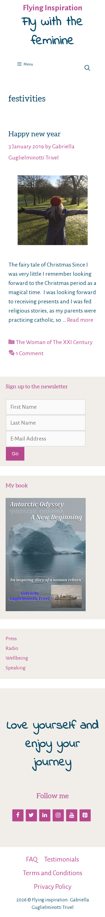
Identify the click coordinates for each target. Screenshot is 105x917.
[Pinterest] (85, 815)
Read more (80, 320)
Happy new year (34, 134)
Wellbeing (17, 658)
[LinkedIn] (44, 815)
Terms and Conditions (52, 873)
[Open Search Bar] (87, 68)
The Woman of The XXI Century (54, 342)
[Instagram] (58, 815)
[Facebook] (18, 815)
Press (11, 638)
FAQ (32, 859)
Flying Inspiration (52, 8)
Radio (12, 648)
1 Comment (29, 353)
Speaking (16, 668)
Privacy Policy (52, 886)
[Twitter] (31, 815)
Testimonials (61, 859)
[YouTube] (71, 815)
